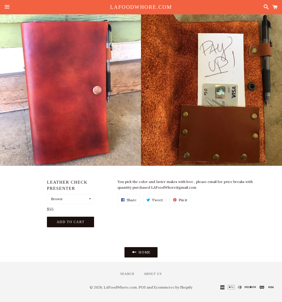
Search (127, 274)
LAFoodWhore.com (141, 7)
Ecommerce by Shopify (173, 287)
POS (142, 287)
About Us (153, 274)
